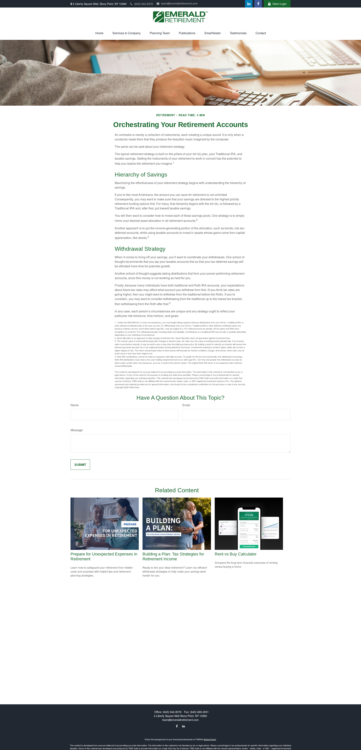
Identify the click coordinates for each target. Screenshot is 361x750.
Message (77, 430)
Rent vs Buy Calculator (235, 554)
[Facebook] (258, 4)
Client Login (279, 4)
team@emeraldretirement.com (179, 3)
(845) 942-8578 (143, 4)
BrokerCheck (210, 739)
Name (75, 405)
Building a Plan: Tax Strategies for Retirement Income (173, 556)
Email (186, 405)
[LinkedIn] (249, 4)
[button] (99, 33)
